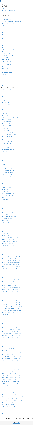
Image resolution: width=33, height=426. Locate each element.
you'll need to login (19, 422)
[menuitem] (0, 1)
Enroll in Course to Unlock (16, 423)
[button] (0, 0)
